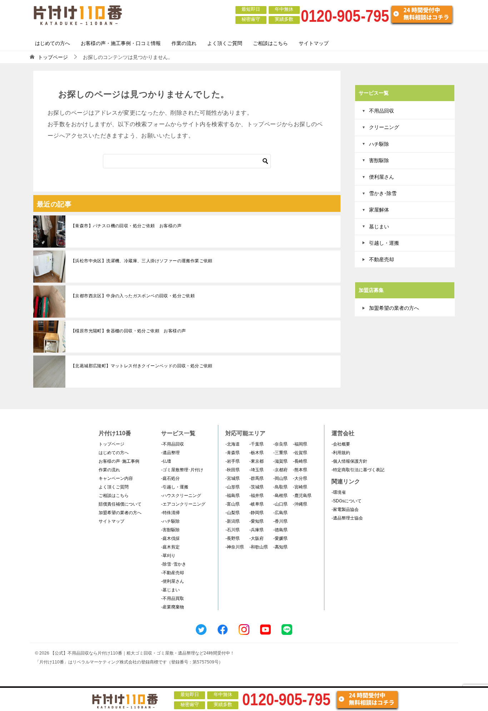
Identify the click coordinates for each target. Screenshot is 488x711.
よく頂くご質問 (224, 43)
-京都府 (280, 469)
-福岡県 (300, 444)
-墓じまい (170, 589)
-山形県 (232, 486)
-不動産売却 (172, 572)
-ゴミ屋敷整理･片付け (182, 469)
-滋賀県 (280, 461)
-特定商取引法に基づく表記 (358, 469)
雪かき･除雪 (383, 193)
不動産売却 (381, 259)
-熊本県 (300, 469)
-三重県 (280, 452)
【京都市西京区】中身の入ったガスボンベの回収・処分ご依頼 (133, 295)
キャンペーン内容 (116, 478)
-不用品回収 (172, 444)
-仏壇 (166, 461)
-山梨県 (232, 512)
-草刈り (168, 555)
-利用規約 (341, 452)
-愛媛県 (280, 538)
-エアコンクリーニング (183, 504)
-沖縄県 (300, 504)
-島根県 (280, 495)
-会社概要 (341, 444)
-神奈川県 (234, 547)
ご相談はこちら (270, 43)
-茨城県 (256, 486)
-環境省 (339, 492)
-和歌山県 (258, 547)
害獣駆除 (379, 160)
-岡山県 (280, 478)
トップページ (111, 444)
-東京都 (256, 461)
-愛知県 (256, 521)
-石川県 (232, 529)
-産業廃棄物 (172, 607)
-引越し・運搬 (174, 486)
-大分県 (300, 478)
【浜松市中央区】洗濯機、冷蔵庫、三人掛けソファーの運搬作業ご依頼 (142, 260)
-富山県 (232, 504)
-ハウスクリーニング (181, 495)
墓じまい (379, 226)
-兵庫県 (256, 529)
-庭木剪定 (170, 547)
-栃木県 (256, 452)
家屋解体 (379, 210)
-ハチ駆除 (170, 521)
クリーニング (384, 127)
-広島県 (280, 512)
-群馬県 (256, 478)
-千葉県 (256, 444)
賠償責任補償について (120, 504)
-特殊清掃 (170, 512)
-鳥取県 (280, 486)
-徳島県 (280, 529)
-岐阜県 (256, 504)
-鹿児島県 (302, 495)
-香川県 (280, 521)
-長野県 (232, 538)
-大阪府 (256, 538)
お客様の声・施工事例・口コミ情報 (121, 43)
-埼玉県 (256, 469)
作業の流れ (183, 43)
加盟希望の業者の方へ (394, 308)
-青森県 (232, 452)
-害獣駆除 (170, 529)
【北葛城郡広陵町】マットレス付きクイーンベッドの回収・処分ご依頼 (142, 365)
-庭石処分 (170, 478)
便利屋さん (381, 177)
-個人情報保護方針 (349, 461)
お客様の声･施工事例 (119, 461)
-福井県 (256, 495)
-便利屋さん (172, 581)
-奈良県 (280, 444)
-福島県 (232, 495)
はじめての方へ (52, 43)
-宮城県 (232, 478)
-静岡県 (256, 512)
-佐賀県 (300, 452)
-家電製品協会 (345, 509)
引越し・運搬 (384, 243)
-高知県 (280, 547)
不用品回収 (381, 111)
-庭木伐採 (170, 538)
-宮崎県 (300, 486)
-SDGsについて (347, 500)
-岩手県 (232, 461)
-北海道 (232, 444)
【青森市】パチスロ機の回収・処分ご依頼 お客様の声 (126, 225)
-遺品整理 (170, 452)
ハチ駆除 (379, 144)
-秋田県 (232, 469)
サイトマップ (314, 43)
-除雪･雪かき (173, 564)
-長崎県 (300, 461)
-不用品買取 (172, 598)
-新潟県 (232, 521)
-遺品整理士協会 (347, 518)
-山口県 (280, 504)
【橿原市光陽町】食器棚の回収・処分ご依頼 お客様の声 (128, 330)
